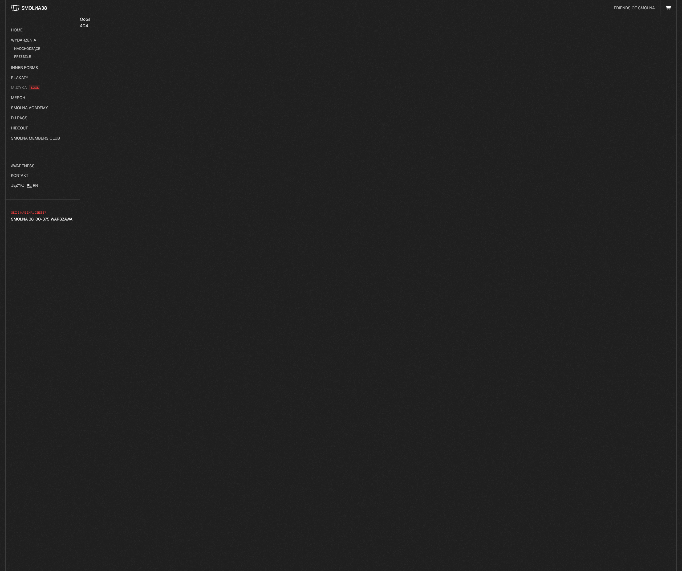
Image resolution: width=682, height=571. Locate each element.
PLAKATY (19, 77)
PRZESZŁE (22, 56)
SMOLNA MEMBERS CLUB (35, 138)
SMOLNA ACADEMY (29, 107)
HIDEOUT (19, 127)
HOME (17, 29)
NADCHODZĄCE (27, 48)
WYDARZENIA (23, 40)
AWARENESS (23, 165)
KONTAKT (19, 175)
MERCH (18, 97)
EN (35, 185)
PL (29, 185)
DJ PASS (19, 117)
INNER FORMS (24, 67)
